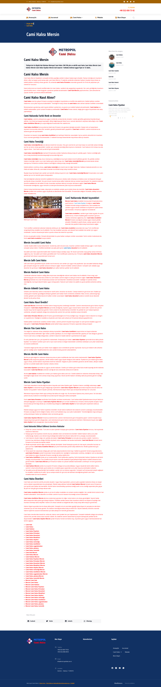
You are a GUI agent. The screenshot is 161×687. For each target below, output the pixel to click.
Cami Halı (120, 108)
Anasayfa (116, 648)
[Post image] (112, 57)
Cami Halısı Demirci (114, 82)
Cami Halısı (29, 26)
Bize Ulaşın (116, 656)
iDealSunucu (118, 683)
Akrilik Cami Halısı (113, 108)
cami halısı (67, 248)
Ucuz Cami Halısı (113, 113)
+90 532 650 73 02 (127, 10)
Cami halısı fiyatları (80, 203)
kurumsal (125, 648)
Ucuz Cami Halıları (122, 112)
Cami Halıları (119, 55)
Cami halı (111, 77)
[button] (35, 621)
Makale (127, 652)
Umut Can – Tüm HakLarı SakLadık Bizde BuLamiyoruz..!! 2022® (56, 683)
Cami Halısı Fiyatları (114, 71)
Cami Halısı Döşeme (114, 88)
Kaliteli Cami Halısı (113, 112)
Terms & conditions (130, 683)
